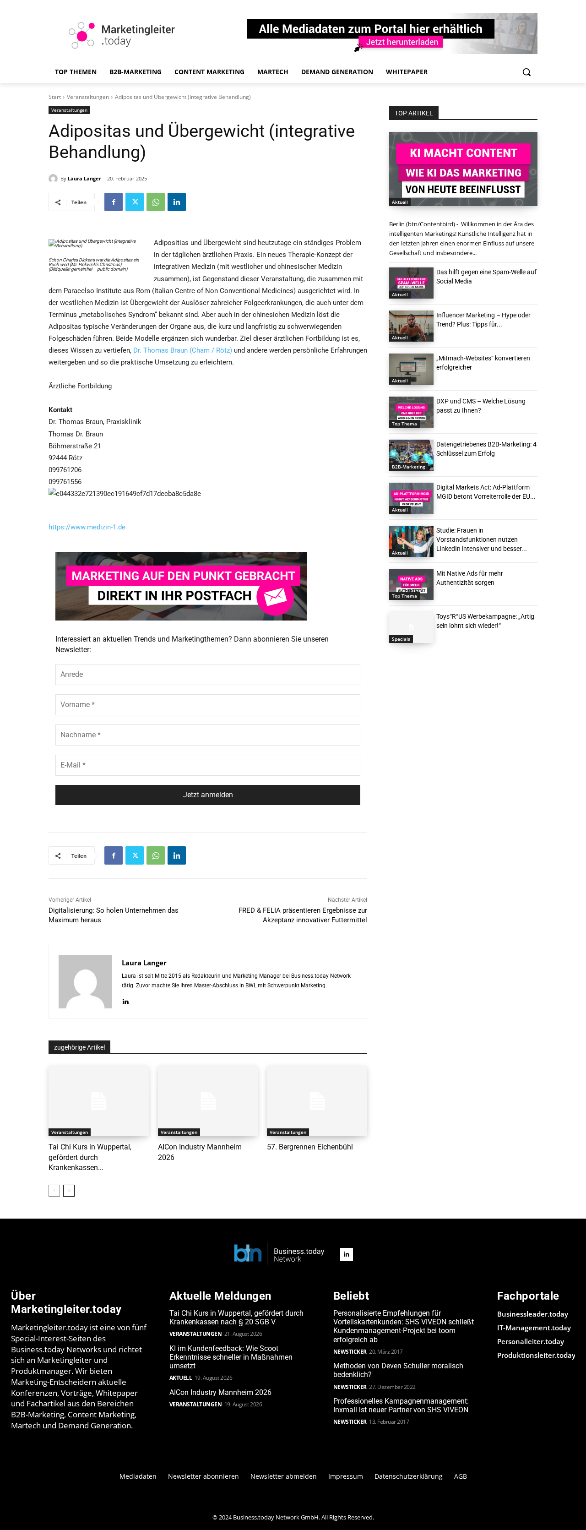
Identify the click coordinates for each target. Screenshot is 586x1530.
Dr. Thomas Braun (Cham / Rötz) (182, 350)
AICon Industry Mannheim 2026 (220, 1392)
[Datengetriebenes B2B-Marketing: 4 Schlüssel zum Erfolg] (411, 455)
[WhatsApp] (155, 202)
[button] (526, 72)
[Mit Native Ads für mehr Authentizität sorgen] (411, 584)
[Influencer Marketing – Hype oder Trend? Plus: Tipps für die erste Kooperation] (411, 326)
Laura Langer (84, 178)
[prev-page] (54, 1191)
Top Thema (404, 423)
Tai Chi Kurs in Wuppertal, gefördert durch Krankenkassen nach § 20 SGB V (236, 1317)
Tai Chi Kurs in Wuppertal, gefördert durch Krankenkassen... (90, 1157)
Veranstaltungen (88, 97)
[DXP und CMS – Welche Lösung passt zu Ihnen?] (411, 412)
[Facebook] (113, 202)
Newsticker (350, 1352)
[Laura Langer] (54, 178)
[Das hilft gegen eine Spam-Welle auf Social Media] (411, 283)
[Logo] (279, 1254)
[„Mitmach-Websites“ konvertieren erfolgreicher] (411, 369)
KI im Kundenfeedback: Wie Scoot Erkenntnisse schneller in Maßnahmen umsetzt (231, 1357)
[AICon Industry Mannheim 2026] (208, 1101)
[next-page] (69, 1191)
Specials (401, 639)
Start (55, 97)
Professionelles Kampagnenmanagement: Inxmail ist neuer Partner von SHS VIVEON (401, 1405)
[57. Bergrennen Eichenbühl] (317, 1101)
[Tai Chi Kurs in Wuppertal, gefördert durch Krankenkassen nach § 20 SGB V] (99, 1101)
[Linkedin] (177, 202)
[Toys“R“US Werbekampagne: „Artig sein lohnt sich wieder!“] (411, 627)
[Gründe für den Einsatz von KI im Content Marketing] (463, 169)
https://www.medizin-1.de (87, 527)
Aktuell (400, 202)
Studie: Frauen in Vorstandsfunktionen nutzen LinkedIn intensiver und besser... (481, 539)
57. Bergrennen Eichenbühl (310, 1147)
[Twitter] (134, 202)
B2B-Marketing (408, 466)
